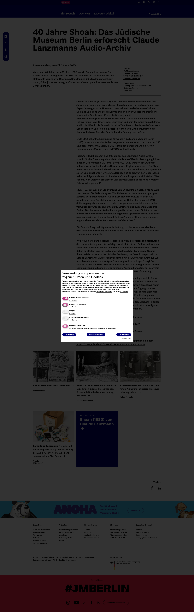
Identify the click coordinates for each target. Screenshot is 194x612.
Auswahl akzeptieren (96, 334)
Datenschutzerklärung (104, 291)
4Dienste (73, 320)
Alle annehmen (123, 334)
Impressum (124, 291)
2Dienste (73, 300)
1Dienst (72, 313)
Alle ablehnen (69, 334)
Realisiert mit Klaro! (126, 338)
